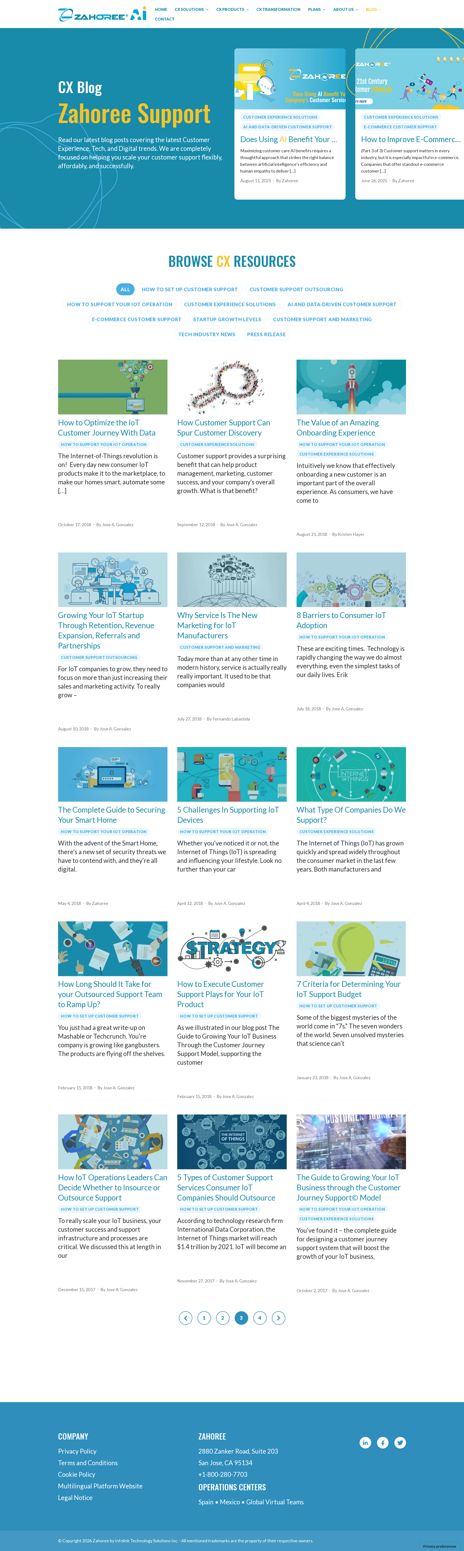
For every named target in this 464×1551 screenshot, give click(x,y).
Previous (185, 1318)
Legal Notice (75, 1497)
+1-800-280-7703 (222, 1474)
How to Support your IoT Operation (119, 304)
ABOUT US (343, 9)
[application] (206, 9)
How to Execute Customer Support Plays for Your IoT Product (220, 994)
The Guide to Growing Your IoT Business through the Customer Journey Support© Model (349, 1187)
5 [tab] (268, 206)
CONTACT (164, 19)
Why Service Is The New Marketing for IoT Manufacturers (217, 625)
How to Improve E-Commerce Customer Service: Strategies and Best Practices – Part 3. (411, 139)
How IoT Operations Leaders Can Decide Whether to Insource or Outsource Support (112, 1187)
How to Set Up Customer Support (190, 289)
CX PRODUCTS (230, 9)
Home (161, 9)
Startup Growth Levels (227, 319)
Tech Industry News (207, 334)
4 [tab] (259, 206)
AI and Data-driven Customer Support (287, 126)
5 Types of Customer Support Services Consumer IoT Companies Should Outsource (226, 1187)
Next (278, 1318)
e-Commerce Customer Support (400, 126)
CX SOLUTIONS (189, 9)
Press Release (266, 334)
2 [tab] (243, 206)
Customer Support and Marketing (322, 319)
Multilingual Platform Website (100, 1486)
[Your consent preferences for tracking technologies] (439, 1546)
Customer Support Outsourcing (296, 289)
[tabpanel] (290, 124)
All (125, 289)
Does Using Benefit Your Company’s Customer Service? (290, 139)
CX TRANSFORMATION (278, 9)
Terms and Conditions (88, 1463)
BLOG (371, 9)
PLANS (314, 9)
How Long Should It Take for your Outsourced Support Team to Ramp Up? (110, 994)
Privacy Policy (77, 1451)
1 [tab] (235, 206)
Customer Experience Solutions (280, 117)
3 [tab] (251, 206)
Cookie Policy (76, 1474)
